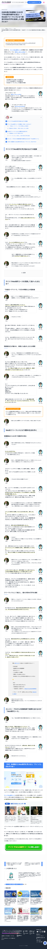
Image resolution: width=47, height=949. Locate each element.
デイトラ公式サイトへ (33, 2)
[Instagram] (42, 931)
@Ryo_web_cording (20, 52)
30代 (25, 884)
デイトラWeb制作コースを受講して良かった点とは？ (19, 124)
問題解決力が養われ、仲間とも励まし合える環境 (18, 128)
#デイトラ (17, 663)
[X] (40, 931)
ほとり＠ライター (11, 879)
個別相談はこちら (19, 936)
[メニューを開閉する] (43, 2)
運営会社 (37, 934)
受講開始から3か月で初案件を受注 (16, 133)
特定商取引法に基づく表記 (40, 938)
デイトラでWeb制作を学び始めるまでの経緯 (17, 121)
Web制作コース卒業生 (18, 884)
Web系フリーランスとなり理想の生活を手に (17, 131)
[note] (44, 931)
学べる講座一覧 (25, 931)
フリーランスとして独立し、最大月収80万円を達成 (19, 135)
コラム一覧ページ (32, 934)
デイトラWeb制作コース (15, 50)
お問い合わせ (38, 940)
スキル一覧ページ (25, 934)
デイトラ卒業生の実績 (10, 884)
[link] (19, 879)
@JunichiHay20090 (20, 106)
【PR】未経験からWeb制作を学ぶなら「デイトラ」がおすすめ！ (22, 141)
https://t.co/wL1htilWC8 (30, 688)
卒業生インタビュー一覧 (32, 931)
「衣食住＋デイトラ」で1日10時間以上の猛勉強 (18, 126)
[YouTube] (37, 931)
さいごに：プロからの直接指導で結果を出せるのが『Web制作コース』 (23, 138)
